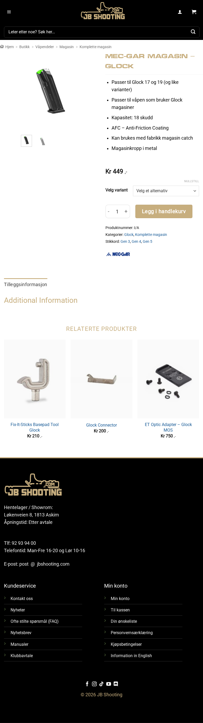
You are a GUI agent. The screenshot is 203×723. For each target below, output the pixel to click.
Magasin (66, 47)
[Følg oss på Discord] (115, 684)
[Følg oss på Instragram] (94, 684)
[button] (9, 12)
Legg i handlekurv (164, 211)
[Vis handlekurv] (194, 12)
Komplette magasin (96, 47)
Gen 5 (147, 241)
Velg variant (116, 190)
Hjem (9, 47)
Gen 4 (136, 241)
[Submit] (193, 32)
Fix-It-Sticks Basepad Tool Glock (35, 427)
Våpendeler (44, 47)
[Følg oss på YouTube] (108, 684)
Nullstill (191, 181)
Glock (128, 234)
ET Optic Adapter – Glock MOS (168, 427)
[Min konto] (180, 12)
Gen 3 (125, 241)
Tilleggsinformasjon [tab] (25, 284)
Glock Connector (101, 425)
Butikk (24, 47)
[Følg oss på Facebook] (87, 684)
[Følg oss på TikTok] (101, 684)
